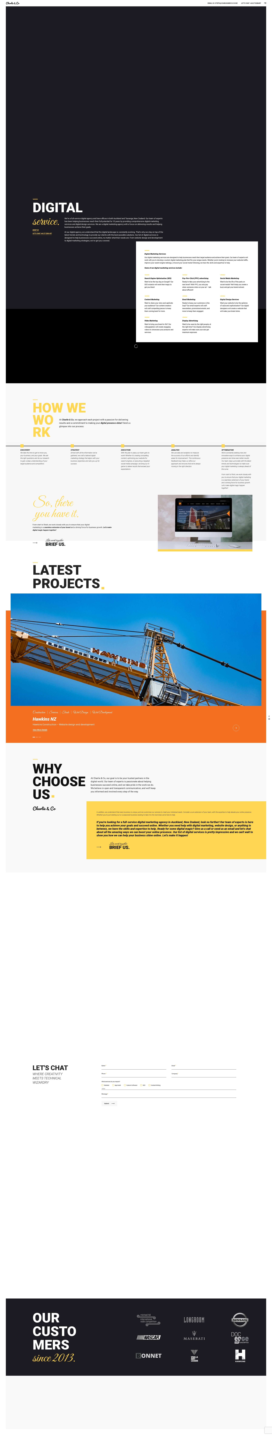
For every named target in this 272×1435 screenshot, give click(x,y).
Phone (104, 1074)
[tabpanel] (136, 668)
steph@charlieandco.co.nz (223, 3)
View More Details (40, 730)
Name (104, 1066)
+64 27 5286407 (251, 3)
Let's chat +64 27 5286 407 (42, 233)
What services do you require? (111, 1081)
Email (174, 1066)
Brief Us (36, 230)
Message (105, 1094)
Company (175, 1074)
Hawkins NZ (44, 719)
